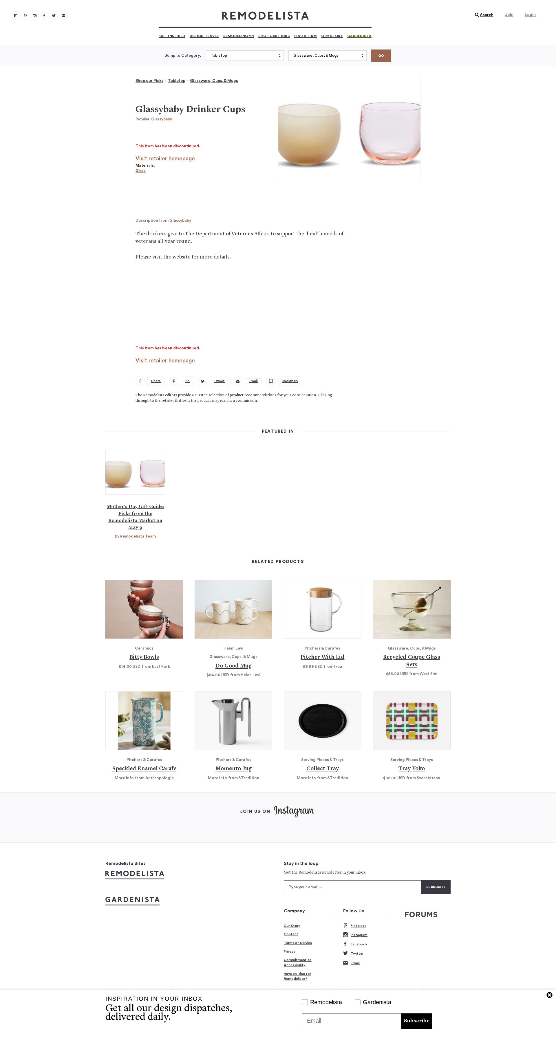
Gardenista (359, 36)
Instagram (359, 935)
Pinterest (358, 925)
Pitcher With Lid (322, 657)
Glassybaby (161, 119)
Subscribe (416, 1021)
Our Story (332, 36)
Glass (141, 171)
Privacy (290, 951)
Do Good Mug (233, 666)
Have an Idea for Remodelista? (297, 976)
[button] (482, 15)
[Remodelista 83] (54, 16)
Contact (291, 934)
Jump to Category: (183, 56)
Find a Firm (305, 36)
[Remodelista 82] (44, 16)
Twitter (357, 953)
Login (530, 15)
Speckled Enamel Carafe (144, 769)
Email (355, 963)
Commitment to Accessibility (298, 962)
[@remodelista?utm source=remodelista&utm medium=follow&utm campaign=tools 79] (16, 16)
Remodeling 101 (238, 36)
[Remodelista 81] (35, 16)
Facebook (359, 944)
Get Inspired (172, 36)
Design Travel (204, 36)
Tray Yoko (411, 769)
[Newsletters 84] (63, 16)
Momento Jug (233, 769)
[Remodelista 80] (25, 16)
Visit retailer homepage (165, 159)
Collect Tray (322, 769)
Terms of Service (298, 943)
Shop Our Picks (274, 36)
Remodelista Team (138, 536)
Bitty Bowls (144, 657)
